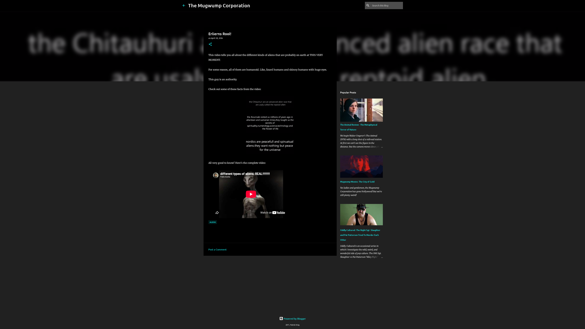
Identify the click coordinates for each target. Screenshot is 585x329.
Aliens (213, 222)
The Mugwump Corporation (219, 5)
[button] (210, 44)
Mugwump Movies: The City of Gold (357, 181)
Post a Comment (217, 249)
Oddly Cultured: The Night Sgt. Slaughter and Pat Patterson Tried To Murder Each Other (360, 235)
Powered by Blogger (294, 318)
